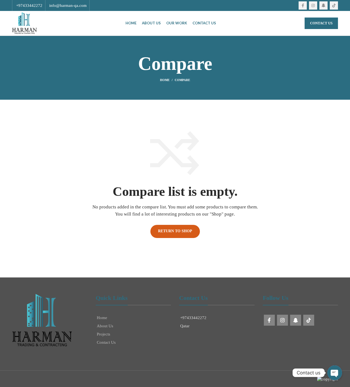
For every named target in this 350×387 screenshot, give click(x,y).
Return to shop (175, 231)
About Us (105, 326)
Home (165, 80)
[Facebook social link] (303, 5)
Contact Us (321, 23)
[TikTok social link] (334, 5)
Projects (103, 334)
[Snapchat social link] (323, 5)
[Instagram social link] (313, 5)
